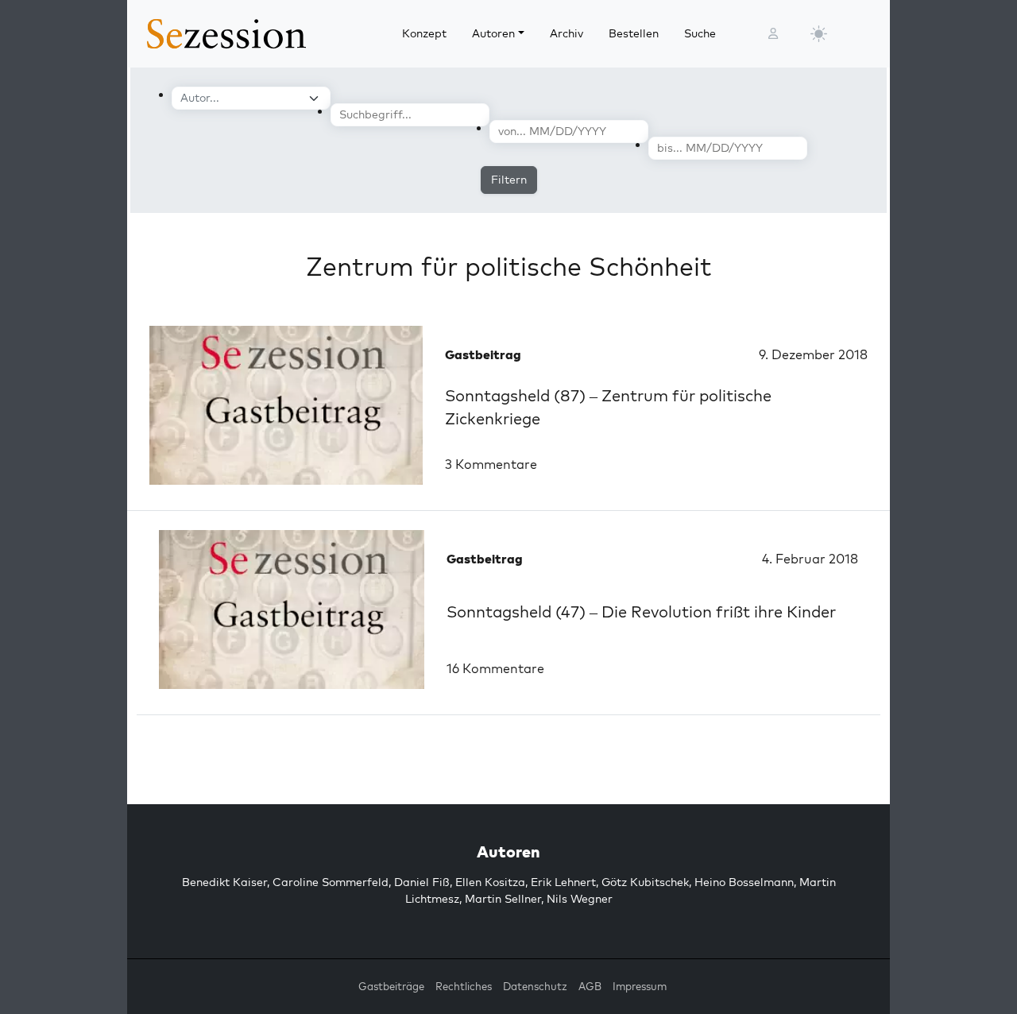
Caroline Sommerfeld (331, 882)
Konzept (424, 33)
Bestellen (634, 33)
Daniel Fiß (422, 882)
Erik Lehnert (563, 882)
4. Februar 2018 (810, 559)
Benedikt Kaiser (224, 882)
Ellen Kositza (490, 882)
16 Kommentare (495, 668)
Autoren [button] (493, 33)
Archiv (566, 33)
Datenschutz (535, 986)
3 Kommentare (491, 464)
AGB (589, 986)
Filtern (509, 179)
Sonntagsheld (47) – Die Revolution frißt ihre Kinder (641, 611)
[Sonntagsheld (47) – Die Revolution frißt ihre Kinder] (291, 609)
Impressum (640, 986)
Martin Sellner (503, 899)
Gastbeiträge (391, 986)
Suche (700, 33)
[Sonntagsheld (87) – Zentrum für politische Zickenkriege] (286, 405)
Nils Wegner (580, 899)
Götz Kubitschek (645, 882)
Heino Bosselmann (744, 882)
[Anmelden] (773, 33)
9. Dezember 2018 (813, 354)
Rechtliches (463, 986)
